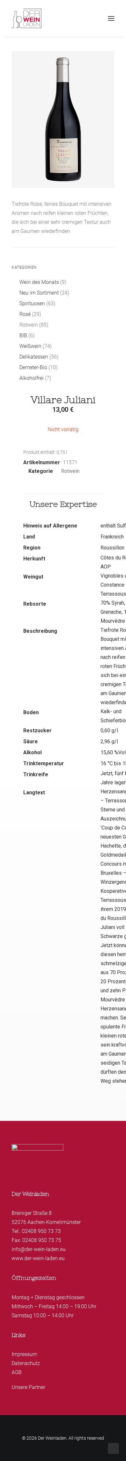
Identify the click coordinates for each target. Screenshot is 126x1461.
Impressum (24, 1354)
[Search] (82, 18)
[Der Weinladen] (26, 18)
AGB (17, 1372)
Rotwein (70, 471)
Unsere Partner (28, 1387)
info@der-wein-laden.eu (39, 1249)
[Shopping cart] (92, 18)
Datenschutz (26, 1363)
